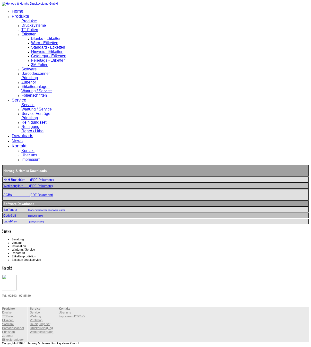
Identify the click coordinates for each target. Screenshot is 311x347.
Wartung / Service (36, 91)
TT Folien (29, 30)
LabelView (23, 221)
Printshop (29, 78)
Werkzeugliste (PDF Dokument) (28, 186)
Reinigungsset (33, 122)
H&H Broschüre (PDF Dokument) (28, 180)
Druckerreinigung (41, 328)
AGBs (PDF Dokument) (28, 195)
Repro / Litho (32, 131)
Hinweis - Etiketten (47, 52)
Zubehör (28, 82)
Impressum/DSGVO (72, 316)
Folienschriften (34, 95)
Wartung (35, 316)
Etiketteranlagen (35, 87)
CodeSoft (23, 215)
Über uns (29, 155)
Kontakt (19, 146)
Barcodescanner (35, 73)
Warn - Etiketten (44, 43)
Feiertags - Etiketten (48, 60)
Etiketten (28, 34)
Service (19, 100)
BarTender (34, 210)
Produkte (20, 16)
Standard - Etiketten (48, 47)
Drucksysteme (33, 25)
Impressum (30, 159)
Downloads (22, 135)
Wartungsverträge (41, 332)
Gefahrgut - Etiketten (48, 56)
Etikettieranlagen (13, 339)
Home (17, 11)
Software (29, 69)
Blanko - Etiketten (46, 38)
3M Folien (39, 65)
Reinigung (30, 127)
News (17, 140)
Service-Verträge (35, 113)
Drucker (7, 312)
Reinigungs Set (40, 324)
